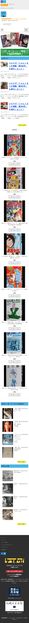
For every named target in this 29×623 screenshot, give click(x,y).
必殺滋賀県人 (14, 4)
